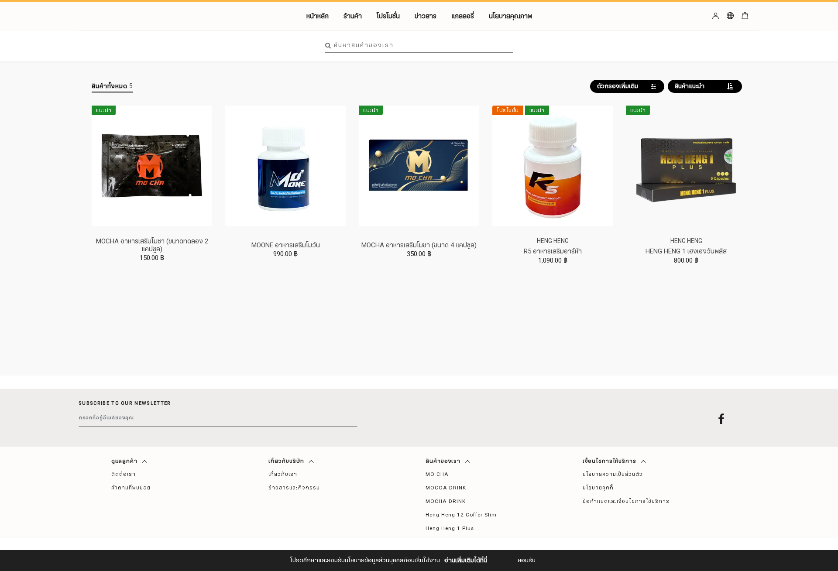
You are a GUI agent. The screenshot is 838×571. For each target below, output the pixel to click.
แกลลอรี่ (462, 16)
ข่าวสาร (425, 16)
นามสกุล (352, 544)
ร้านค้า (352, 16)
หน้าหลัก (317, 16)
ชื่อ (344, 500)
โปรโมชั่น (388, 16)
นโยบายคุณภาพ (510, 16)
